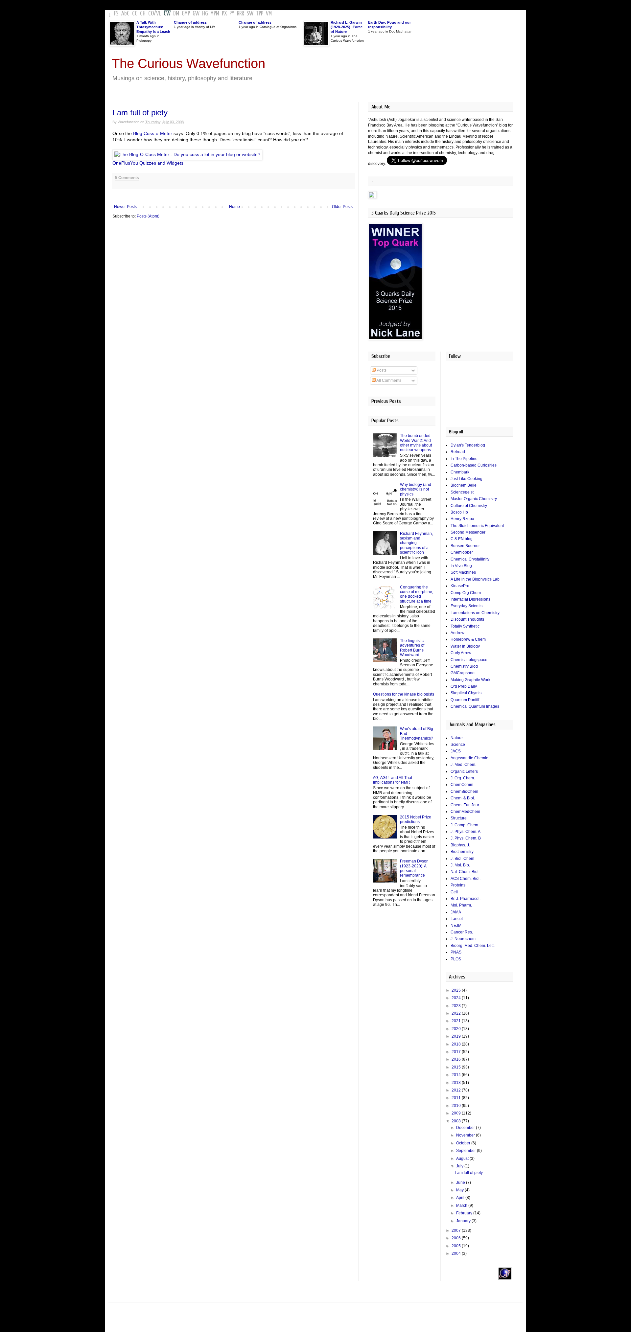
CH (143, 14)
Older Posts (342, 206)
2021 (457, 1021)
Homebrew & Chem (468, 639)
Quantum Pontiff (465, 700)
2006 (457, 1238)
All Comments (388, 380)
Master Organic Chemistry (474, 498)
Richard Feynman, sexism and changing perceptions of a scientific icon (416, 543)
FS (116, 14)
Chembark (460, 472)
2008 (457, 1121)
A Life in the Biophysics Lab (475, 579)
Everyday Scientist (467, 606)
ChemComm (462, 784)
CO (151, 14)
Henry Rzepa (462, 519)
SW (249, 14)
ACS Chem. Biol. (465, 878)
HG (205, 14)
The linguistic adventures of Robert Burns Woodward (412, 647)
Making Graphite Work (470, 679)
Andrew (457, 633)
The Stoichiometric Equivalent (477, 525)
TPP (259, 14)
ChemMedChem (465, 811)
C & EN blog (462, 539)
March (462, 1205)
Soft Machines (463, 572)
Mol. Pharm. (461, 905)
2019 (457, 1036)
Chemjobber (462, 552)
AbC (125, 14)
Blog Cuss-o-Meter (152, 133)
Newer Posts (125, 206)
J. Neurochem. (464, 938)
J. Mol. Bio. (460, 865)
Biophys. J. (460, 845)
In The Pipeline (464, 458)
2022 (457, 1013)
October (463, 1143)
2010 (457, 1105)
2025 (457, 990)
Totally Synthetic (465, 626)
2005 (457, 1246)
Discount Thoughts (467, 619)
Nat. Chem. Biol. (465, 871)
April (460, 1197)
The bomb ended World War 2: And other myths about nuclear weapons (416, 442)
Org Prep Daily (464, 686)
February (464, 1213)
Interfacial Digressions (470, 599)
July (460, 1166)
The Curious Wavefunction (188, 63)
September (466, 1150)
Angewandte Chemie (469, 758)
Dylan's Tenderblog (468, 445)
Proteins (458, 885)
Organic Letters (464, 771)
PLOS (456, 959)
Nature (457, 738)
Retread (458, 451)
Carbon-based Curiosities (474, 465)
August (463, 1158)
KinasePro (460, 586)
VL (158, 14)
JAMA (456, 912)
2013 (457, 1082)
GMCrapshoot (463, 673)
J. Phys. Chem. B (466, 838)
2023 (457, 1005)
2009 (457, 1113)
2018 (457, 1044)
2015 (457, 1067)
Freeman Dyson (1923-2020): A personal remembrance (414, 868)
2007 (457, 1230)
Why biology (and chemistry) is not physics (415, 489)
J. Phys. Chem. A (465, 831)
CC (134, 14)
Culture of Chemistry (469, 505)
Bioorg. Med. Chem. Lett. (473, 945)
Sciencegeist (462, 492)
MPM (214, 14)
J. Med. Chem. (463, 764)
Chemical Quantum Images (475, 706)
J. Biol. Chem (462, 858)
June (461, 1182)
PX (224, 14)
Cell (454, 892)
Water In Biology (465, 646)
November (466, 1135)
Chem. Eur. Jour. (465, 805)
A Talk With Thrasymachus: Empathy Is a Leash (153, 27)
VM (269, 14)
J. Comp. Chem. (465, 825)
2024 (457, 998)
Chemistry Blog (464, 666)
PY (231, 14)
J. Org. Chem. (463, 778)
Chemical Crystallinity (470, 559)
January (464, 1221)
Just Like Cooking (466, 478)
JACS (456, 751)
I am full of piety (140, 112)
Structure (459, 818)
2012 (457, 1090)
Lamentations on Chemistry (475, 612)
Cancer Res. (462, 932)
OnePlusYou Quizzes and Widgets (147, 163)
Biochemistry (462, 851)
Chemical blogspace (469, 659)
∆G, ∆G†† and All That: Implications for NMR (393, 780)
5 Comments (127, 177)
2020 (457, 1028)
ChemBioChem (464, 791)
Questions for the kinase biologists (403, 694)
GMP (186, 14)
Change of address (190, 22)
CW (167, 14)
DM (176, 14)
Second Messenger (468, 532)
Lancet (457, 918)
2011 (457, 1097)
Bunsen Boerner (465, 545)
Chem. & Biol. (463, 798)
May (460, 1190)
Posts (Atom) (148, 216)
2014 (457, 1074)
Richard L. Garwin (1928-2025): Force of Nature (346, 27)
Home (234, 206)
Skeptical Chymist (466, 693)
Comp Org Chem (466, 592)
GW (196, 14)
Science (458, 744)
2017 (457, 1051)
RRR (240, 14)
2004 (457, 1253)
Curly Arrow (461, 653)
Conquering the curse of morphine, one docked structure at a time (416, 594)
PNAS (456, 952)
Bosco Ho (459, 512)
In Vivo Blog (461, 565)
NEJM (456, 925)
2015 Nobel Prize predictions (415, 819)
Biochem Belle (464, 485)
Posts (381, 370)
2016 (457, 1059)
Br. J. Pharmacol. (465, 898)
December (466, 1127)
